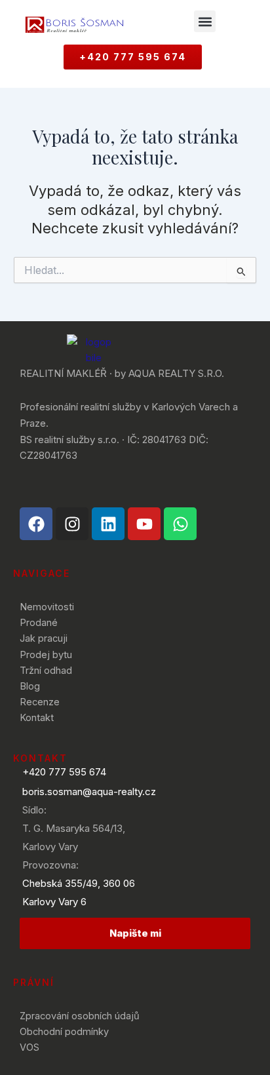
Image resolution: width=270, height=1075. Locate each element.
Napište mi (135, 933)
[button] (205, 21)
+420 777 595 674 (64, 772)
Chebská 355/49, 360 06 (78, 883)
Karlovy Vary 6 (54, 901)
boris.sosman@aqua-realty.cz (89, 791)
